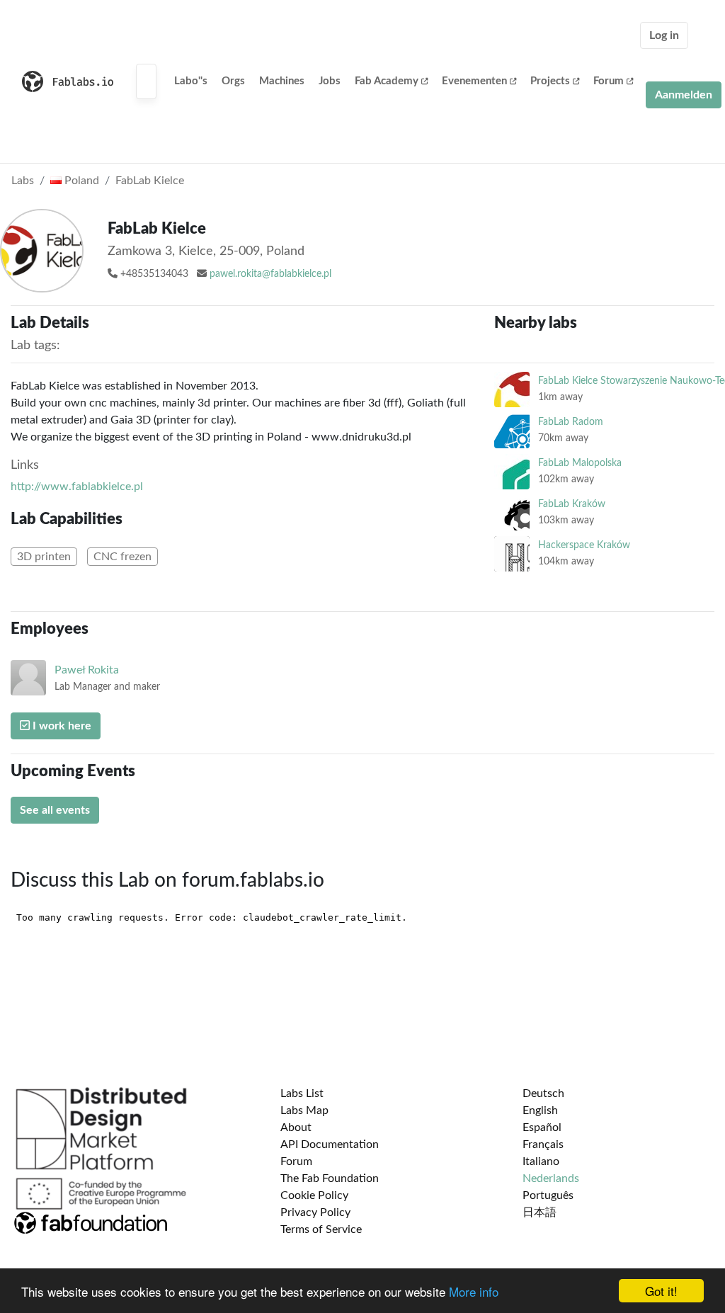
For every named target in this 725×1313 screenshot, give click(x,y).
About (296, 1127)
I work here (60, 726)
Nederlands (551, 1178)
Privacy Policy (315, 1212)
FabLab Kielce (149, 180)
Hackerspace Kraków (584, 545)
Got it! (661, 1291)
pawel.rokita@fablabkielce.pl (270, 274)
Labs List (302, 1093)
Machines (281, 81)
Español (542, 1127)
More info (473, 1291)
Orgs (233, 81)
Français (543, 1144)
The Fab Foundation (329, 1178)
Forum (608, 81)
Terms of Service (321, 1229)
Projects (550, 81)
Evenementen (474, 81)
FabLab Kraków (571, 504)
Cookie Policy (314, 1195)
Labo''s (190, 81)
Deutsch (543, 1093)
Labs (22, 180)
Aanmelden (683, 95)
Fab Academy (386, 81)
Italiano (541, 1161)
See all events (55, 810)
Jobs (330, 81)
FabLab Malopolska (580, 462)
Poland (80, 180)
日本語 (539, 1212)
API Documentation (329, 1144)
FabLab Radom (570, 421)
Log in (664, 35)
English (540, 1110)
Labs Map (304, 1110)
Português (548, 1195)
